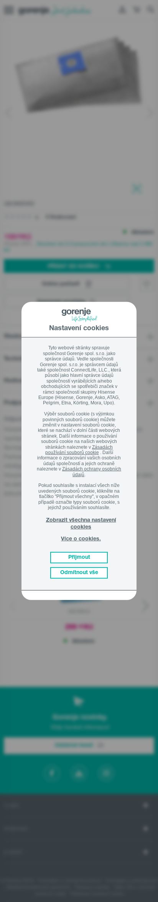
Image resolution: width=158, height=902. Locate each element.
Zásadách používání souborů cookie (79, 449)
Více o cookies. (81, 539)
